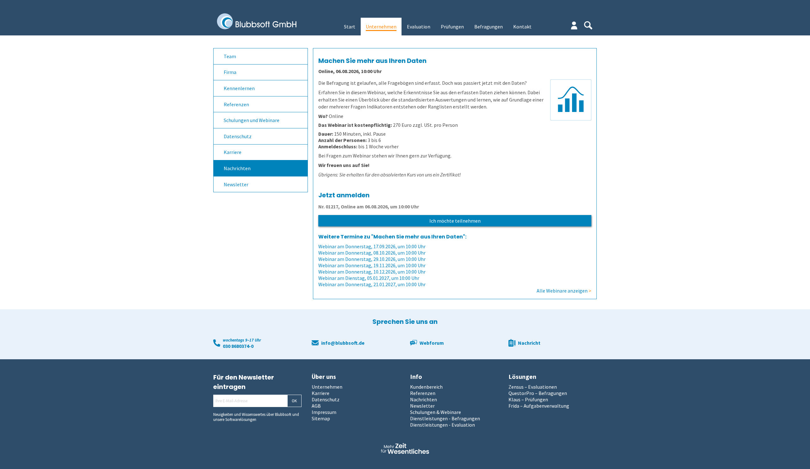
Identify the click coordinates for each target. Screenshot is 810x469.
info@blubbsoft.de (342, 343)
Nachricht (529, 343)
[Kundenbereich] (574, 25)
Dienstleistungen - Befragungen (445, 418)
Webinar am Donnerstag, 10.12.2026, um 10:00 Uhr (372, 271)
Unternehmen (381, 26)
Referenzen (236, 104)
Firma (230, 72)
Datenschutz (238, 136)
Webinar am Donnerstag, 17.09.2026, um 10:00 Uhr (372, 246)
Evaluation (418, 26)
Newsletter (236, 184)
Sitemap (321, 418)
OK (294, 401)
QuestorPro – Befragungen (537, 393)
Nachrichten (237, 168)
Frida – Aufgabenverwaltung (538, 406)
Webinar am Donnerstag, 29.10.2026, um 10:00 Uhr (372, 259)
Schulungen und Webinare (251, 120)
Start (349, 26)
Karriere (232, 152)
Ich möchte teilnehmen (455, 221)
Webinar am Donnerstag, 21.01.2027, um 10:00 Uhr (372, 284)
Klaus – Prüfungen (528, 399)
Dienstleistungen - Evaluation (442, 425)
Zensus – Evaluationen (532, 387)
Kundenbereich (426, 387)
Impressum (324, 412)
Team (230, 56)
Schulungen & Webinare (435, 412)
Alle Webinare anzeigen (564, 290)
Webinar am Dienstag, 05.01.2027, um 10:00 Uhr (368, 278)
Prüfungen (452, 26)
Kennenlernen (239, 88)
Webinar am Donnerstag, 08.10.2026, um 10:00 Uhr (372, 253)
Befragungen (488, 26)
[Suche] (588, 25)
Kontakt (522, 26)
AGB (316, 406)
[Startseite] (261, 21)
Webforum (432, 343)
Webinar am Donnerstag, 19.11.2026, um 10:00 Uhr (372, 265)
